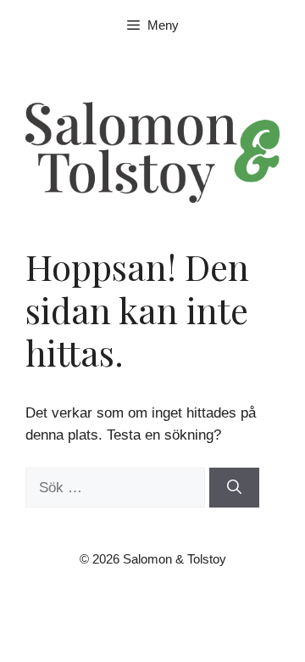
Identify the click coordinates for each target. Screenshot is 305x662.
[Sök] (234, 488)
